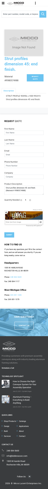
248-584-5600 (16, 277)
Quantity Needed (12, 200)
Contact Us (24, 326)
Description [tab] (9, 91)
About (21, 431)
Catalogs (22, 421)
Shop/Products (10, 421)
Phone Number (11, 162)
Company (8, 173)
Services (7, 436)
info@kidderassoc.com (17, 456)
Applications (24, 426)
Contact (22, 436)
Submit (9, 235)
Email (6, 151)
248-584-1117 (13, 281)
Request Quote (35, 78)
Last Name (9, 140)
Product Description (13, 184)
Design (6, 426)
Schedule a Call (8, 368)
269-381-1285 (16, 295)
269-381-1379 (13, 299)
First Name (9, 129)
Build (6, 431)
